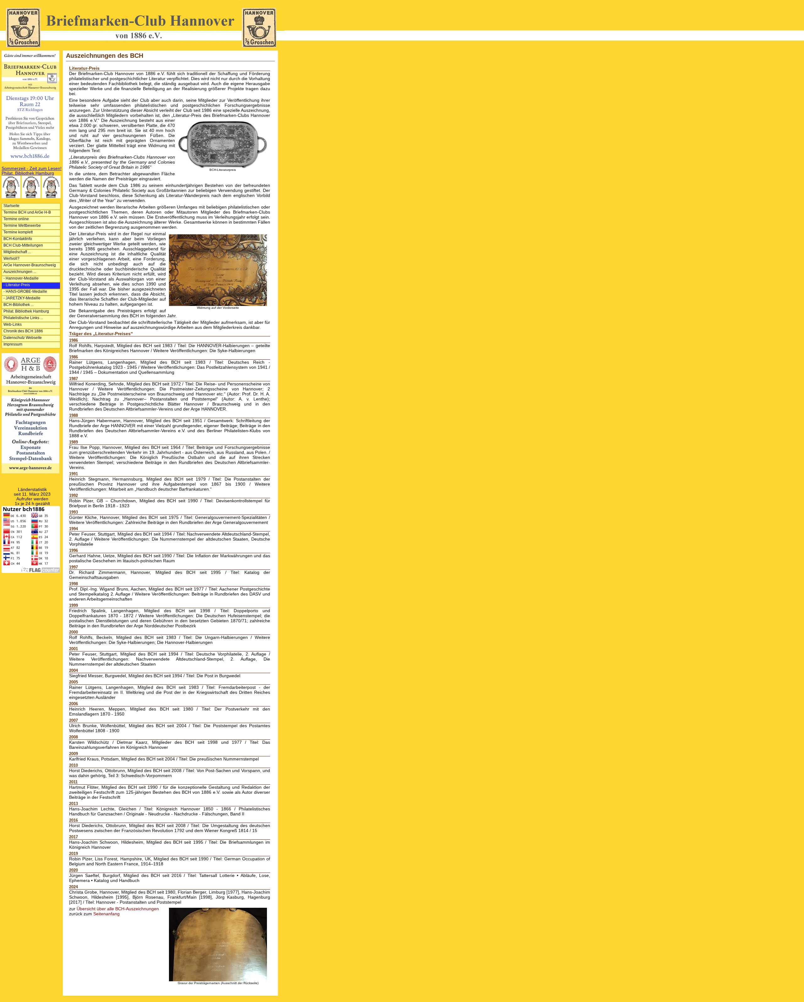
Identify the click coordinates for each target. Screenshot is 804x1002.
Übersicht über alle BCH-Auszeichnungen (118, 909)
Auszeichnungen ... (19, 272)
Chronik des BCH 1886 (23, 331)
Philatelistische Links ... (23, 318)
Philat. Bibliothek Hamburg (26, 311)
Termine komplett (18, 232)
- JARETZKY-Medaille (22, 298)
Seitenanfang (106, 914)
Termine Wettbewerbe (22, 225)
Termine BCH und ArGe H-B (27, 212)
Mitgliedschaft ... (17, 252)
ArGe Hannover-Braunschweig (29, 265)
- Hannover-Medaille (21, 278)
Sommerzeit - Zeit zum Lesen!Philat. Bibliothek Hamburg (32, 171)
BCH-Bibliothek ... (18, 304)
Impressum (12, 344)
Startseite (11, 206)
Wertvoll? (11, 258)
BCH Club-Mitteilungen (23, 245)
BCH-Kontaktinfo (17, 239)
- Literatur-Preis (16, 285)
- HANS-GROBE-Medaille (25, 291)
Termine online (16, 219)
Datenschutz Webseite (22, 337)
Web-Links (12, 324)
